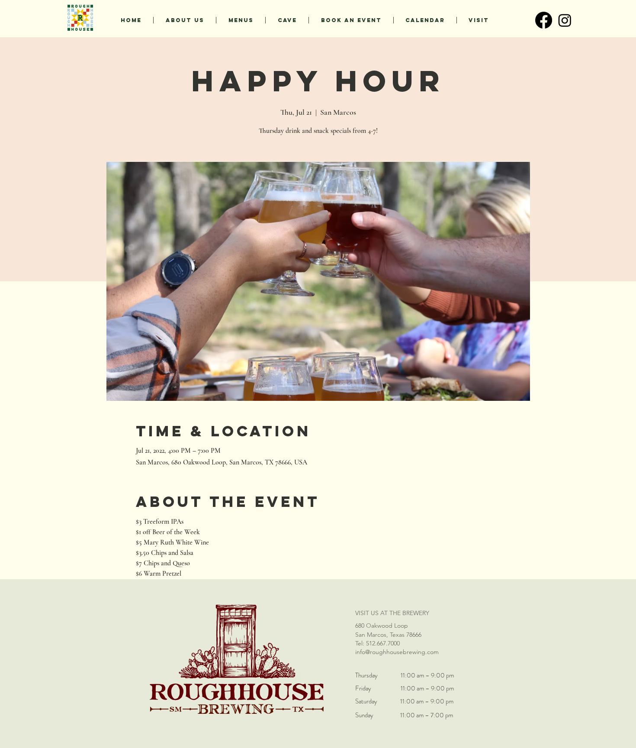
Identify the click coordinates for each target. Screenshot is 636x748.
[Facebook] (543, 20)
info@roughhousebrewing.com (397, 652)
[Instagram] (564, 20)
